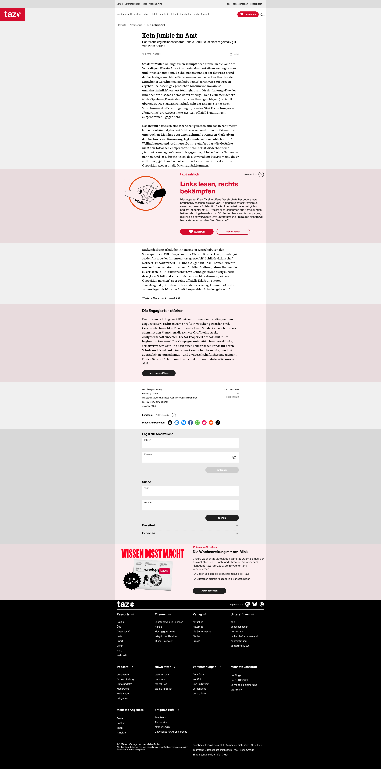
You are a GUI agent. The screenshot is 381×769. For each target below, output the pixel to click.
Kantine (121, 723)
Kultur (120, 636)
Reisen (120, 718)
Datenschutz (212, 749)
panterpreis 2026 (240, 645)
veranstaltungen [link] (132, 4)
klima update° (124, 684)
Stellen (196, 636)
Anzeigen (122, 732)
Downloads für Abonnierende (171, 731)
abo (233, 622)
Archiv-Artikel (136, 25)
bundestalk (123, 674)
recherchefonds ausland (244, 636)
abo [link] (229, 4)
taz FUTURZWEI (239, 680)
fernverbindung (125, 679)
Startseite (121, 25)
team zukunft (162, 674)
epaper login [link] (256, 4)
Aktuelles (198, 622)
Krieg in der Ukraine (166, 636)
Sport (120, 641)
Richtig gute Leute (165, 631)
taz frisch (160, 679)
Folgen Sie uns (236, 604)
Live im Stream (201, 684)
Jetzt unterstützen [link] (159, 373)
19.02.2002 (233, 389)
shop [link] (145, 4)
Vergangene (199, 688)
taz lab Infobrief (163, 688)
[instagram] (261, 606)
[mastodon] (247, 606)
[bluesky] (254, 606)
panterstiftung (239, 641)
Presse (196, 641)
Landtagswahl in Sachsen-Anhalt (169, 624)
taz (126, 604)
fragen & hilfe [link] (155, 4)
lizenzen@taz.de (138, 749)
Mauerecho (123, 688)
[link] (134, 14)
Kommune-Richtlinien (238, 745)
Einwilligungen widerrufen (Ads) (210, 754)
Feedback (160, 717)
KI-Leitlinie (256, 745)
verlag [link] (120, 4)
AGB (236, 749)
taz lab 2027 (199, 693)
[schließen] (261, 174)
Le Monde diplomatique (244, 684)
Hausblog (198, 626)
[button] (262, 14)
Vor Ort (197, 679)
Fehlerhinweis (162, 415)
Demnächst (199, 674)
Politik (120, 622)
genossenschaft (239, 626)
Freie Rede (123, 693)
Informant (198, 749)
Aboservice (161, 722)
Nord (119, 650)
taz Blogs (236, 675)
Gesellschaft (124, 631)
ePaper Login (162, 727)
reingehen (122, 698)
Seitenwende (247, 749)
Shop (120, 727)
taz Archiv (236, 689)
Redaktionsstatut (215, 745)
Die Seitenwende (202, 631)
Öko (119, 626)
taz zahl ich (237, 631)
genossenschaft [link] (240, 4)
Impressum (226, 749)
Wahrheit (122, 655)
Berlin (120, 645)
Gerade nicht (251, 174)
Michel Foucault (163, 641)
